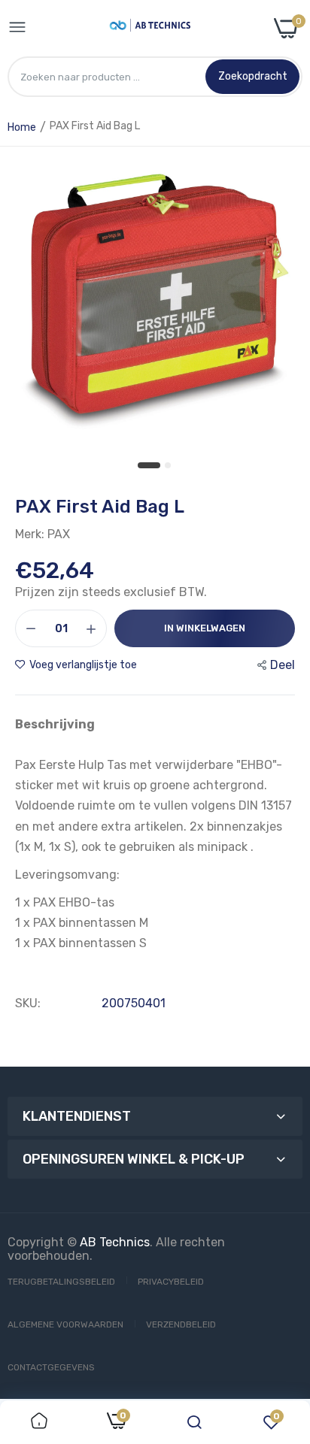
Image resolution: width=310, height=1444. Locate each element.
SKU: (28, 1003)
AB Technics (115, 1242)
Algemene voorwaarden (65, 1324)
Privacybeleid (171, 1281)
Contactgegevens (51, 1367)
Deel (282, 665)
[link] (39, 1422)
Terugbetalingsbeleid (61, 1281)
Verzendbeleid (181, 1324)
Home (22, 127)
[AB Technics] (150, 28)
